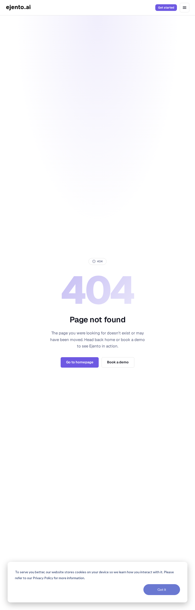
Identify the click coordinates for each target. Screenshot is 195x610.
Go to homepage (79, 362)
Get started (166, 7)
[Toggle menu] (184, 7)
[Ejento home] (18, 7)
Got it (161, 589)
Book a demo (118, 362)
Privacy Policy (43, 578)
